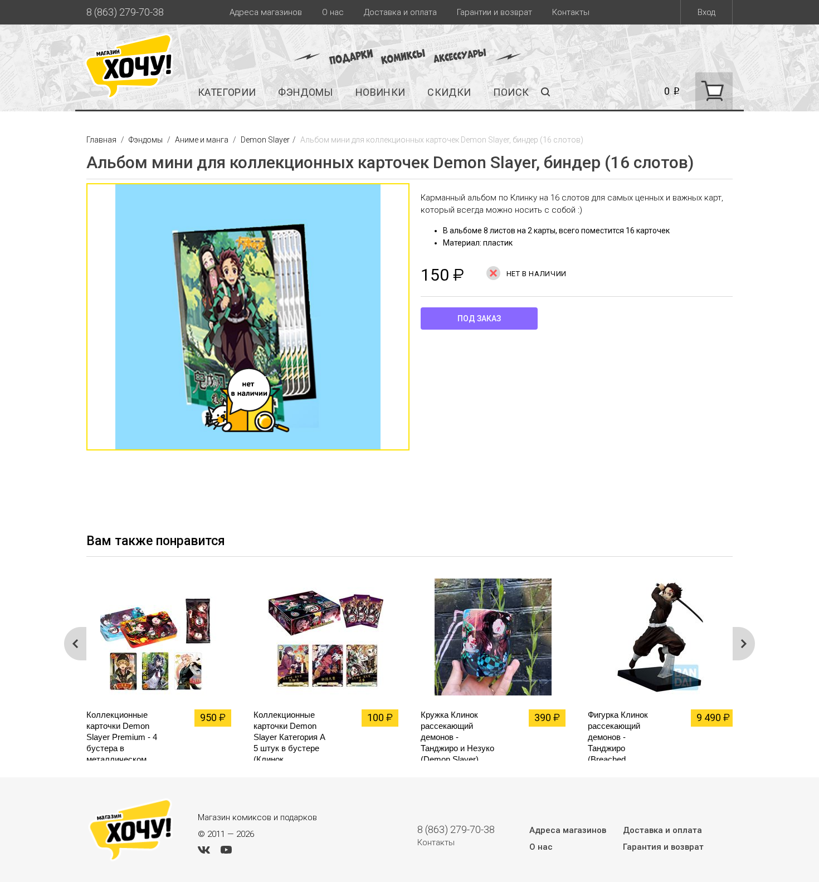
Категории (227, 92)
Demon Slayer (265, 139)
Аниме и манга (201, 139)
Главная (102, 139)
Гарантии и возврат (494, 12)
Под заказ (479, 318)
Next (744, 643)
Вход (706, 12)
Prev (75, 643)
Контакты (570, 12)
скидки (449, 92)
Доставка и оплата (400, 12)
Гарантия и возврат (663, 847)
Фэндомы (305, 92)
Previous (75, 322)
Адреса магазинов (266, 12)
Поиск (511, 92)
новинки (380, 92)
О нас (333, 12)
